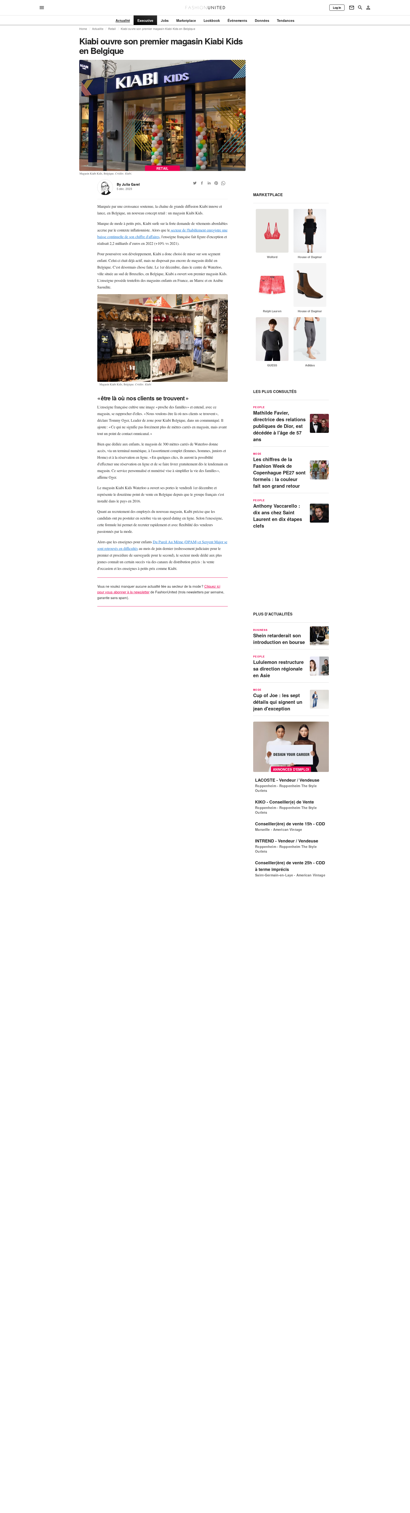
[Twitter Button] (194, 183)
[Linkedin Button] (209, 183)
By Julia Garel (128, 184)
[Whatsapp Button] (223, 183)
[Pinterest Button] (216, 183)
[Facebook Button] (201, 183)
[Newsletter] (351, 7)
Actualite (97, 28)
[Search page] (360, 7)
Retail (112, 28)
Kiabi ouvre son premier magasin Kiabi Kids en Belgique (158, 28)
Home (83, 28)
